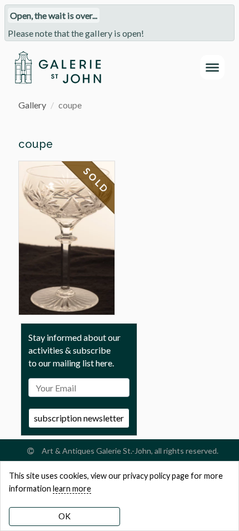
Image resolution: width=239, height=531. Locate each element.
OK (64, 516)
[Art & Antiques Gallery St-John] (57, 67)
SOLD (97, 181)
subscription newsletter (79, 418)
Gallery (32, 105)
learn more (72, 488)
